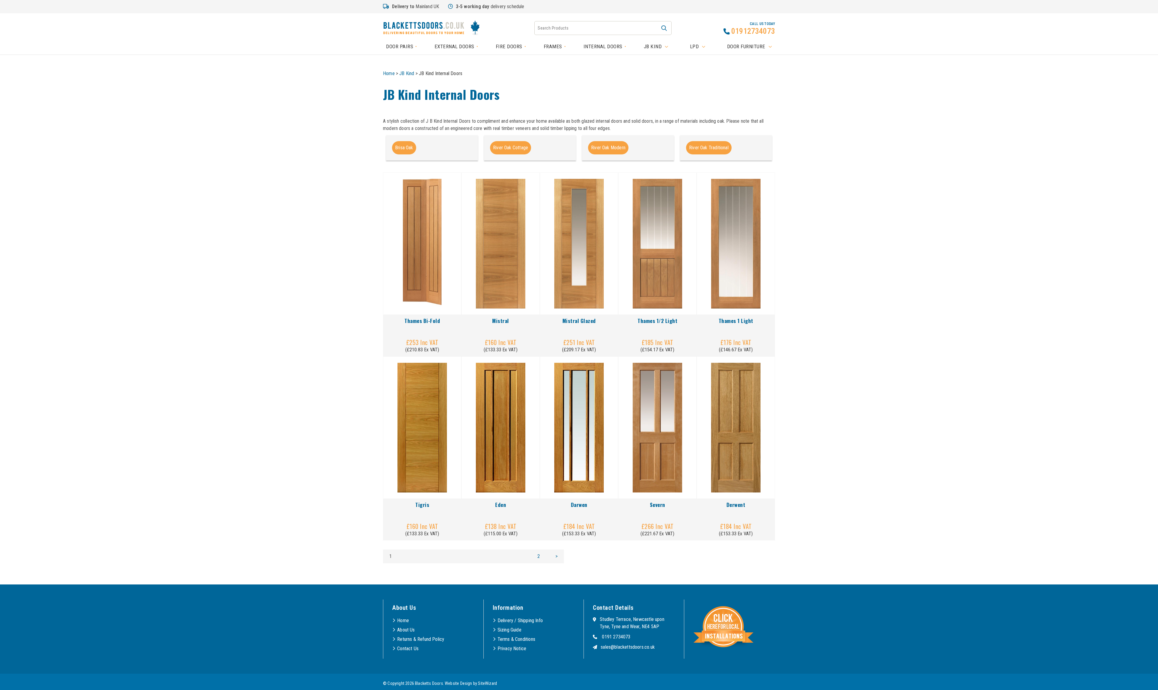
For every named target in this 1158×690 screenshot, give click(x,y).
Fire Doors (509, 46)
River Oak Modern (608, 147)
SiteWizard (487, 683)
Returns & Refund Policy (420, 639)
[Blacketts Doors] (423, 29)
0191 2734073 (616, 637)
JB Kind (653, 46)
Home (389, 73)
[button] (664, 28)
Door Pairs (399, 46)
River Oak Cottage (510, 147)
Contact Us (408, 648)
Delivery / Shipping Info (520, 620)
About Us (406, 630)
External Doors (454, 46)
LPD (694, 46)
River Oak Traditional (709, 147)
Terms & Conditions (516, 639)
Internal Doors (603, 46)
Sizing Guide (509, 630)
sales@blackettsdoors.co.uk (628, 647)
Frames (553, 46)
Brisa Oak (404, 147)
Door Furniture (746, 46)
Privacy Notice (512, 648)
